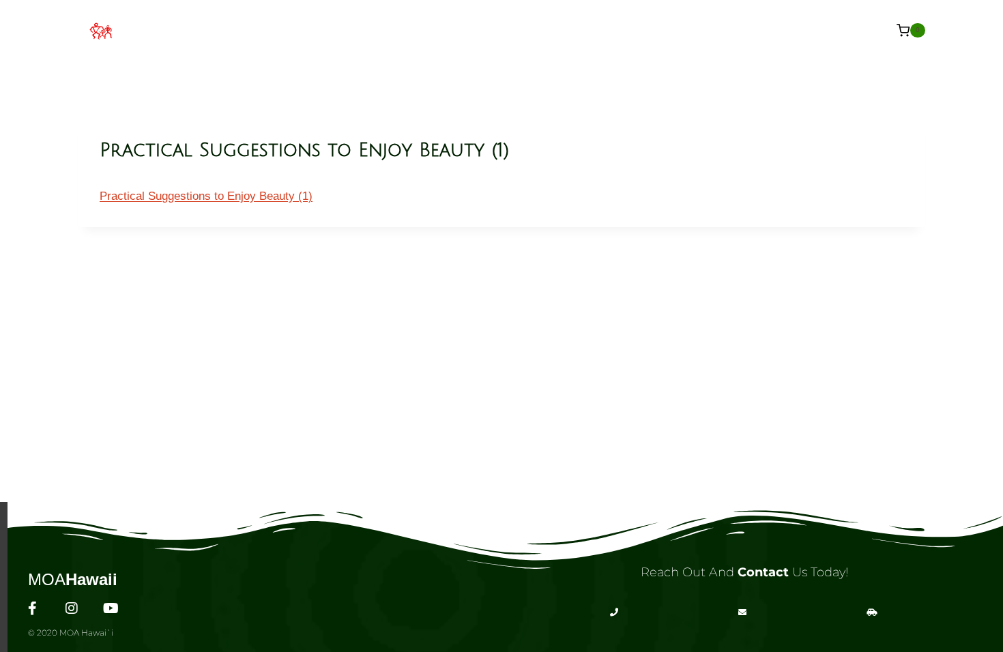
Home (259, 30)
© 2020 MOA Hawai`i (70, 632)
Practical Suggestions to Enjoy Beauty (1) (206, 196)
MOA (72, 579)
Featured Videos (552, 30)
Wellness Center (428, 30)
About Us (325, 30)
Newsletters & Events (691, 30)
